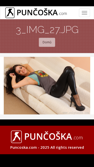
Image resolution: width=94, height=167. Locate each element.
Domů (47, 42)
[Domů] (36, 13)
